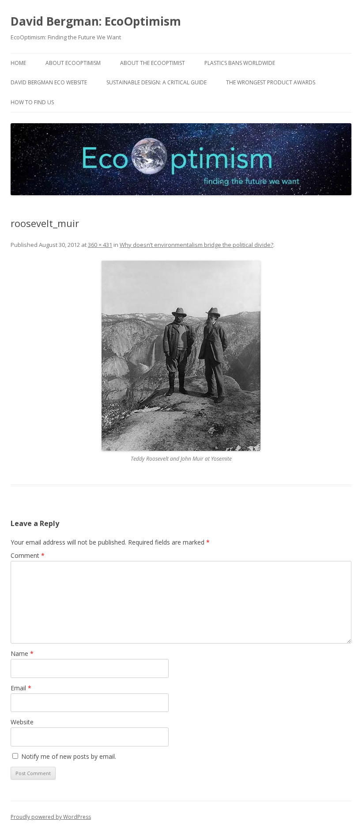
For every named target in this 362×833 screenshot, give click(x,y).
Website (22, 722)
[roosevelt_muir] (181, 356)
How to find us (32, 102)
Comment (28, 555)
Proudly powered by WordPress (51, 817)
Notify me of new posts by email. (68, 756)
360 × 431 (100, 245)
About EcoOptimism (73, 63)
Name (22, 653)
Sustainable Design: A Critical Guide (156, 82)
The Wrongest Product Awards (270, 82)
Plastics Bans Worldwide (239, 63)
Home (18, 63)
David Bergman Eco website (49, 82)
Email (21, 688)
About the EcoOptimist (152, 63)
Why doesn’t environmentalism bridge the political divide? (196, 245)
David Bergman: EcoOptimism (96, 21)
